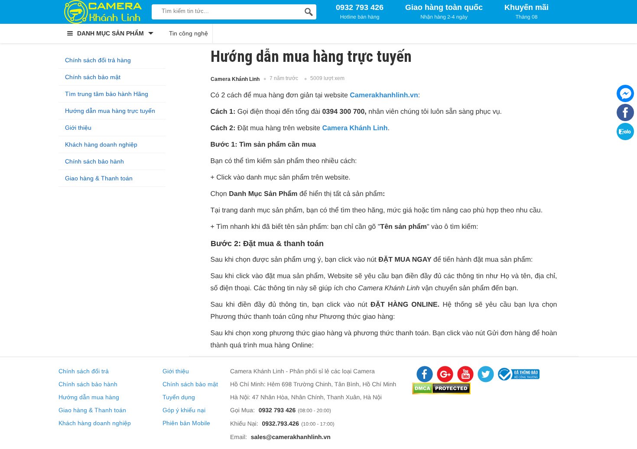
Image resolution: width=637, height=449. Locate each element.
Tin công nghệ (188, 33)
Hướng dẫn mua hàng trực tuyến (110, 110)
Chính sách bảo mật (92, 77)
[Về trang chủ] (102, 12)
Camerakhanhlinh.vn (384, 95)
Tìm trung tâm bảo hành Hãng (106, 93)
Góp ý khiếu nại (183, 410)
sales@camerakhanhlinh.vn (291, 436)
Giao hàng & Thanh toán (99, 178)
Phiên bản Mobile (186, 423)
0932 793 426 (277, 410)
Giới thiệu (78, 127)
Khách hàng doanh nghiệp (101, 144)
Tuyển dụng (178, 397)
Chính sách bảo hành (94, 161)
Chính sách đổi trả (83, 371)
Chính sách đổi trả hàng (98, 60)
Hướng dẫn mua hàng (88, 397)
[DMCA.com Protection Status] (441, 392)
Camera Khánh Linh (354, 128)
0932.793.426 (280, 423)
